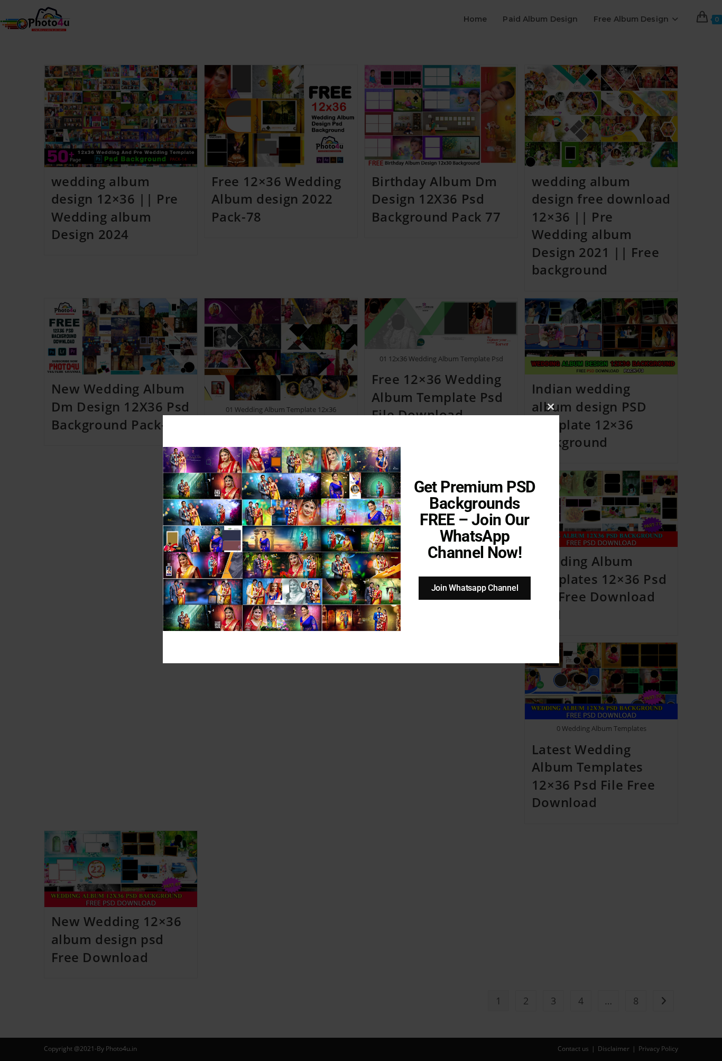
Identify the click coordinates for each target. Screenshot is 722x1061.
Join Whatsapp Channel (475, 588)
